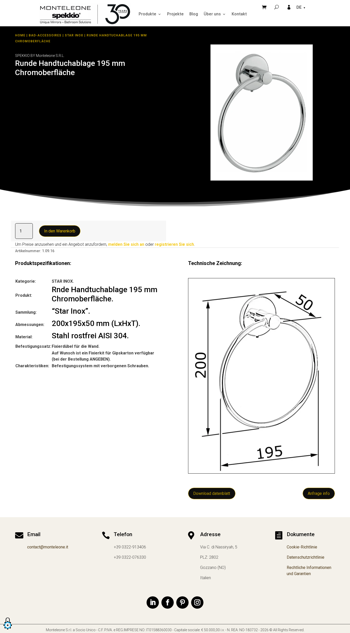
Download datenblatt (211, 493)
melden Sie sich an (126, 244)
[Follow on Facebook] (167, 602)
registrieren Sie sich (174, 244)
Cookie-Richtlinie (302, 547)
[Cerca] (276, 7)
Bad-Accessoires (45, 35)
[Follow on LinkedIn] (153, 602)
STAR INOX (74, 35)
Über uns (212, 14)
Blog (193, 14)
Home (20, 35)
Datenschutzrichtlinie (305, 557)
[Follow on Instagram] (197, 602)
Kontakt (239, 14)
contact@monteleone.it (47, 547)
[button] (7, 629)
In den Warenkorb (59, 231)
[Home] (85, 14)
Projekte (175, 14)
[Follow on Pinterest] (182, 602)
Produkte (147, 14)
